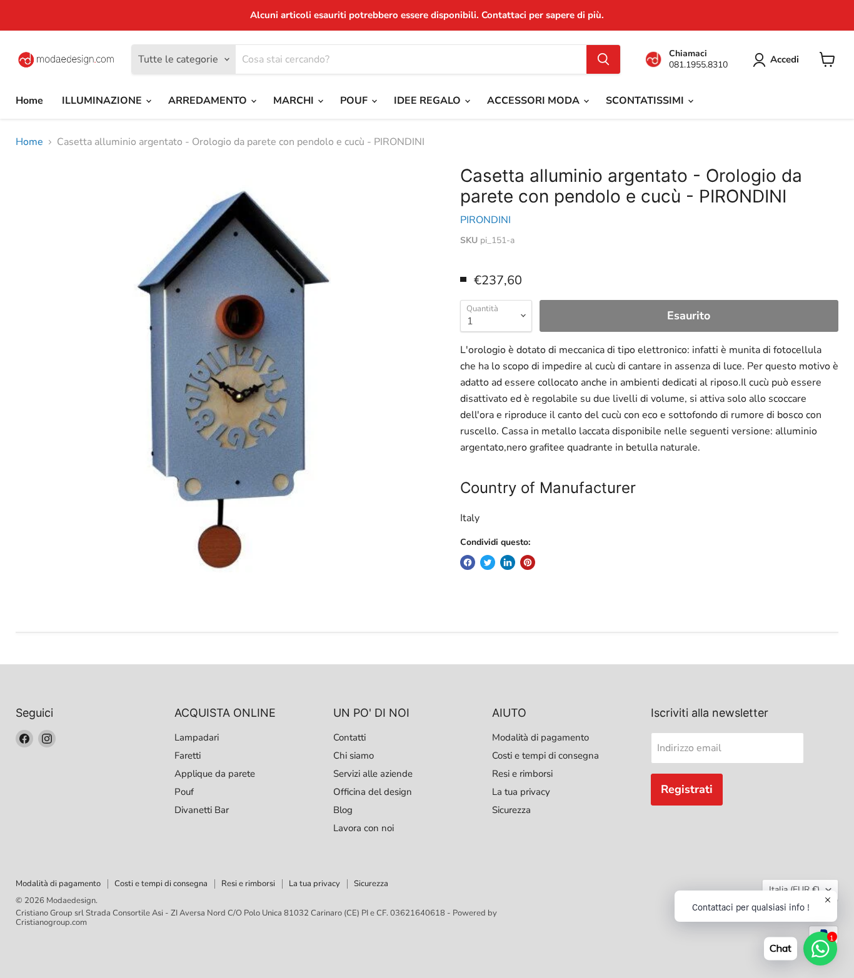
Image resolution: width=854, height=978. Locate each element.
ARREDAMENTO (208, 100)
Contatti (349, 737)
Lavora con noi (363, 828)
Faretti (187, 755)
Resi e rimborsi (522, 773)
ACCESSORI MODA (534, 100)
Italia (794, 890)
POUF (355, 100)
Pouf (184, 792)
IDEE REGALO (428, 100)
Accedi (784, 59)
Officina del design (372, 792)
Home (29, 100)
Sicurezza (511, 810)
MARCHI (294, 100)
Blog (343, 810)
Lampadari (196, 737)
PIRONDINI (485, 220)
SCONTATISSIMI (646, 100)
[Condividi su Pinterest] (527, 562)
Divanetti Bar (201, 810)
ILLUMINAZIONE (103, 100)
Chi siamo (353, 755)
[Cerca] (603, 59)
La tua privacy (521, 792)
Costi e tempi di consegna (545, 755)
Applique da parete (214, 773)
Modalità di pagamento (540, 737)
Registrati (687, 789)
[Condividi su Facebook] (467, 562)
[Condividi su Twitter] (487, 562)
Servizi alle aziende (373, 773)
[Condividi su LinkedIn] (507, 562)
